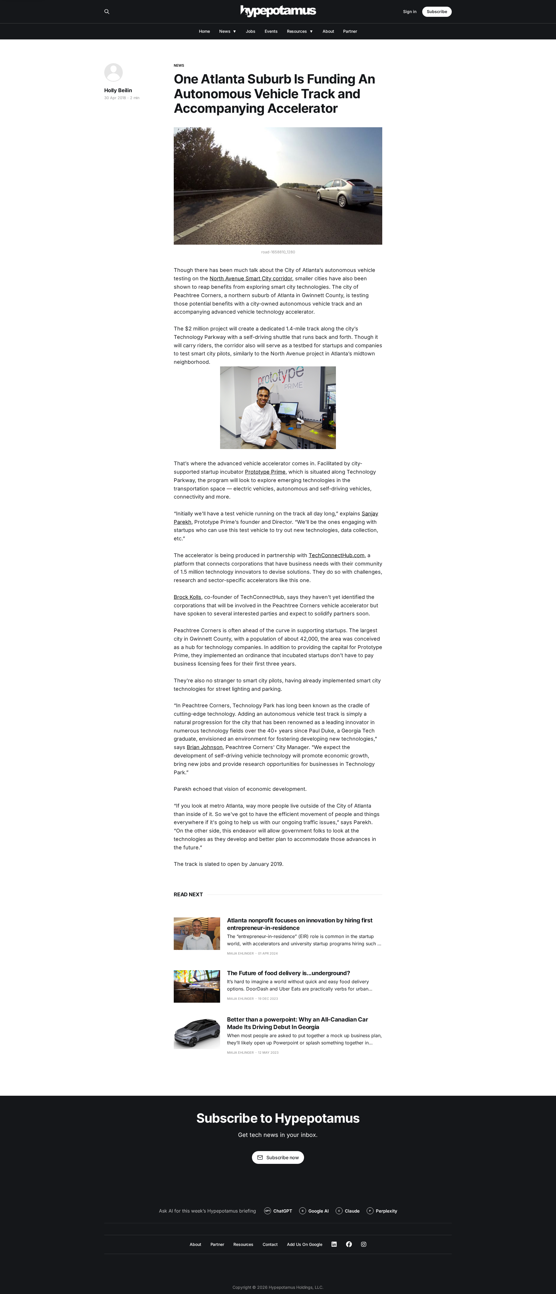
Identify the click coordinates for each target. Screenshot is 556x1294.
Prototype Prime (265, 472)
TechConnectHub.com (337, 555)
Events (271, 31)
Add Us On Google (305, 1244)
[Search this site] (107, 11)
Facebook (349, 1244)
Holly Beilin (118, 90)
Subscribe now (282, 1157)
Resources (297, 31)
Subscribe (437, 11)
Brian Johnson (205, 747)
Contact (270, 1244)
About (328, 31)
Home (204, 31)
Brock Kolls (187, 597)
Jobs (250, 31)
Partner (350, 31)
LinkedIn (334, 1244)
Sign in (409, 11)
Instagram (363, 1244)
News (225, 31)
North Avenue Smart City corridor (251, 278)
